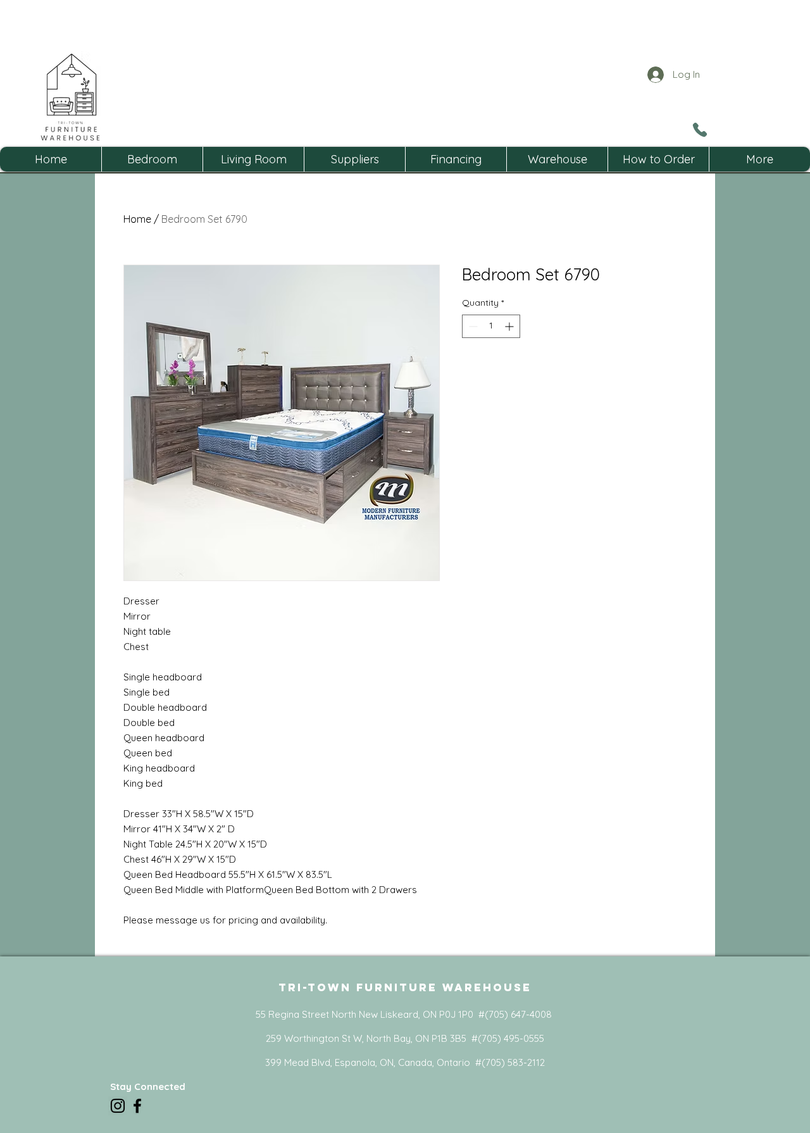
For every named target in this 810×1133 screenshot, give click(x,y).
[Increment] (510, 326)
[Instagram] (117, 1105)
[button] (151, 159)
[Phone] (699, 130)
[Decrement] (472, 326)
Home (137, 219)
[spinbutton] (491, 326)
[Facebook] (137, 1105)
